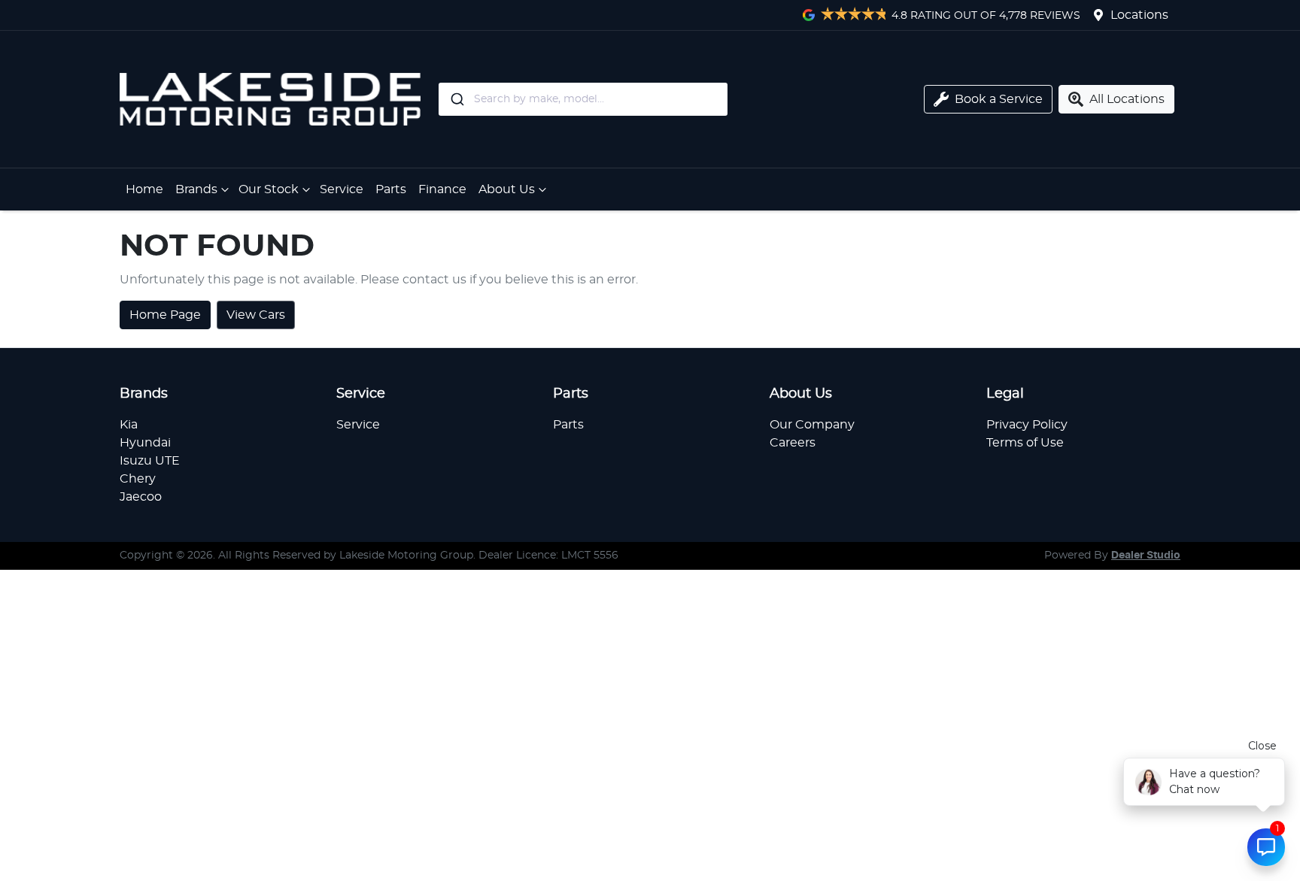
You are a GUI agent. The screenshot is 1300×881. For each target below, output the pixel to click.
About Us (506, 189)
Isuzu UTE (150, 461)
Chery (138, 479)
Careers (793, 443)
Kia (129, 425)
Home (144, 189)
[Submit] (456, 99)
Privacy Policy (1027, 425)
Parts (390, 189)
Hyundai (145, 443)
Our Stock (268, 189)
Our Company (812, 425)
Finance (442, 189)
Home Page (165, 315)
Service (341, 189)
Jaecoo (141, 497)
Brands (196, 189)
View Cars (255, 315)
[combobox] (645, 99)
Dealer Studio (1145, 555)
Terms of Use (1025, 443)
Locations (1139, 15)
